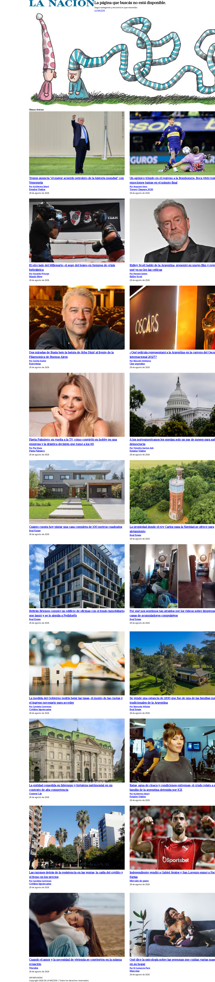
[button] (77, 143)
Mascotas (134, 971)
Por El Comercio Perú (140, 968)
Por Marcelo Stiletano (140, 360)
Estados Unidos (37, 190)
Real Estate (35, 531)
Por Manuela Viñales (140, 706)
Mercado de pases (139, 881)
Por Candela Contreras (40, 706)
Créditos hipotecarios (40, 710)
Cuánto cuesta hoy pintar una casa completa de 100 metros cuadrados (75, 527)
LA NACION (99, 10)
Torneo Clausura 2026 (141, 190)
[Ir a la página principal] (61, 5)
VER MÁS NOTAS (36, 978)
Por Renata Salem (138, 273)
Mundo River (35, 277)
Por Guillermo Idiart (39, 186)
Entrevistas (35, 364)
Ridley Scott (136, 277)
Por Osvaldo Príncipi (39, 273)
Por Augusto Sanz (138, 186)
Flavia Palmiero (37, 451)
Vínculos (33, 968)
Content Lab (35, 794)
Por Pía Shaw (35, 448)
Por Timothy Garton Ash (142, 448)
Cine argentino (137, 364)
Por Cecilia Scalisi (37, 360)
